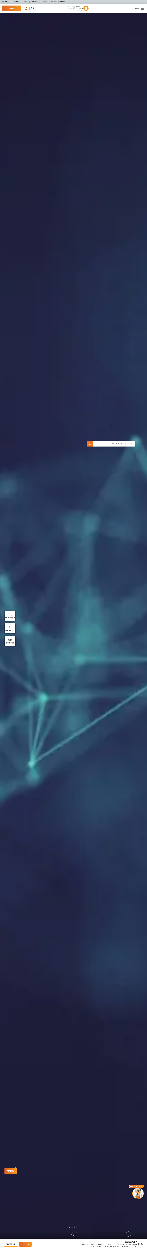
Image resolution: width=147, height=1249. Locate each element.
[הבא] (122, 1234)
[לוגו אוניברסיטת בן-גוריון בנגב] (78, 8)
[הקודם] (134, 1234)
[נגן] (128, 1234)
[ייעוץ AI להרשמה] (138, 1193)
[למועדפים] (26, 8)
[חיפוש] (33, 8)
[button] (140, 8)
